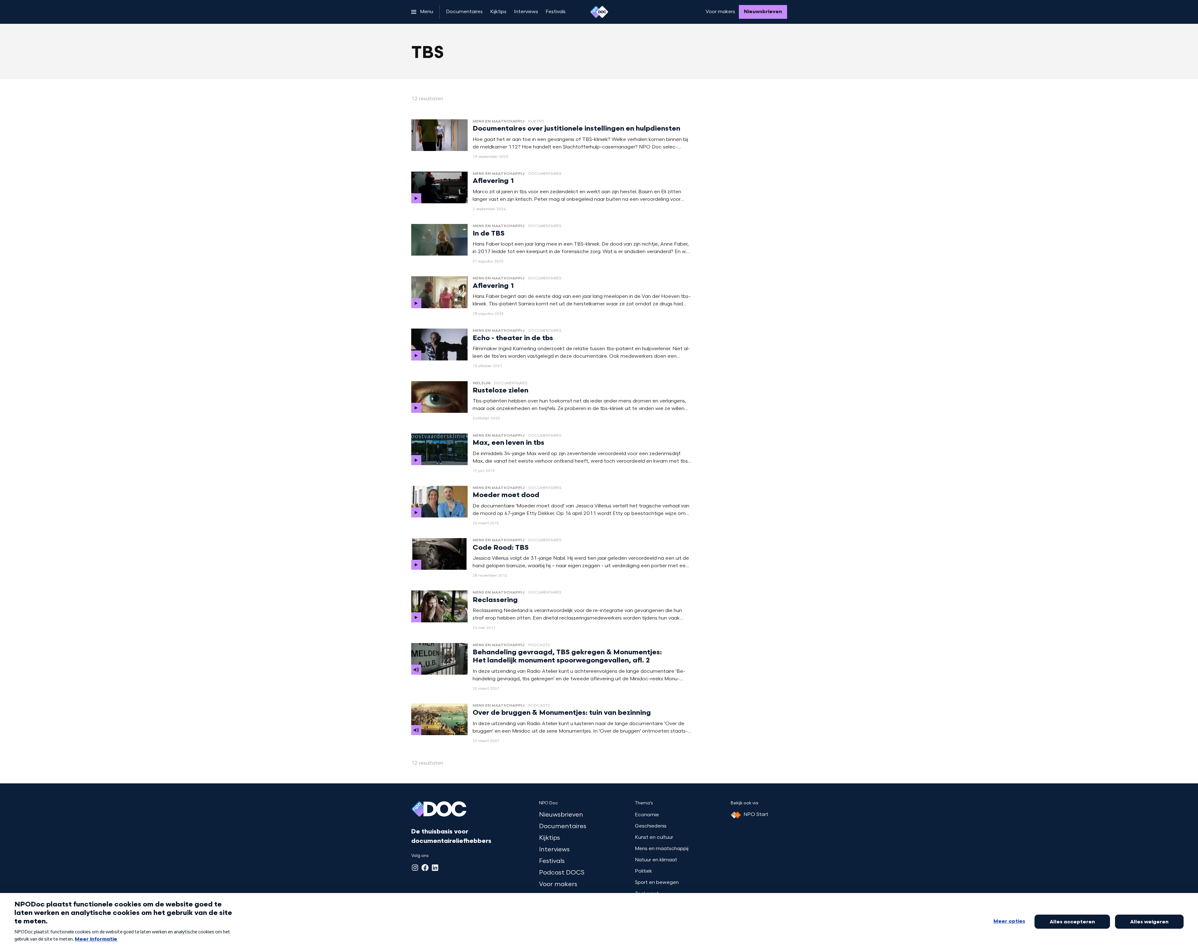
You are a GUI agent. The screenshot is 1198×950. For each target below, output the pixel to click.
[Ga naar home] (599, 12)
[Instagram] (415, 867)
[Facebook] (425, 867)
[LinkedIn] (435, 867)
